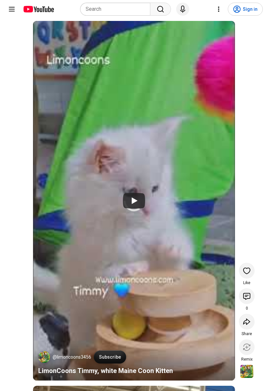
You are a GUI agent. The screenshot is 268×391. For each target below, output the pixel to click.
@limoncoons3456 (72, 357)
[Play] (134, 201)
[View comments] (247, 296)
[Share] (247, 322)
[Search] (160, 9)
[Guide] (12, 9)
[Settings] (219, 9)
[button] (44, 357)
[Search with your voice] (182, 9)
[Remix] (247, 347)
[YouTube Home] (38, 9)
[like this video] (247, 271)
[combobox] (117, 9)
